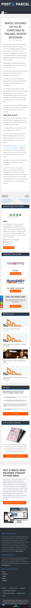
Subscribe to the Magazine (15, 456)
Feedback (22, 588)
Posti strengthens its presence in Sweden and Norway (14, 344)
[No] (29, 603)
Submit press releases (9, 590)
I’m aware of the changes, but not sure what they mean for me (15, 405)
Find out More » (19, 551)
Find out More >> (6, 565)
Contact (4, 580)
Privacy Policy (21, 593)
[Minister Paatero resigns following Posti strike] (15, 356)
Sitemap (4, 588)
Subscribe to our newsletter (14, 502)
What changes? (8, 409)
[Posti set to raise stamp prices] (15, 325)
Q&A (4, 596)
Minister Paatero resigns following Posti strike (14, 361)
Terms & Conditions (8, 593)
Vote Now (15, 413)
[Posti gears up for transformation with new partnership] (15, 373)
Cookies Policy (13, 588)
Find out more (8, 247)
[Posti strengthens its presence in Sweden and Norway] (15, 340)
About (4, 578)
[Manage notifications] (3, 604)
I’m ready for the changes (10, 397)
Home (4, 572)
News (17, 40)
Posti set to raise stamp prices (11, 329)
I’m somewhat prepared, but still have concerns (15, 400)
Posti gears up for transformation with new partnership (15, 378)
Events (4, 576)
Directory (4, 574)
